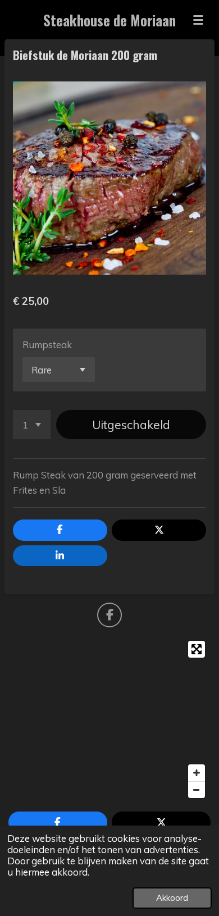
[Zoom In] (196, 772)
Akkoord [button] (172, 897)
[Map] (109, 719)
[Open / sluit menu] (198, 19)
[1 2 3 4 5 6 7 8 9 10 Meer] (32, 424)
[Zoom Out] (196, 789)
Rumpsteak (47, 344)
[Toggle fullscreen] (196, 649)
